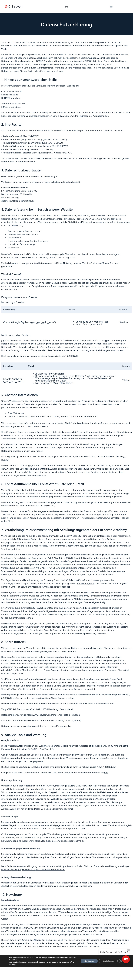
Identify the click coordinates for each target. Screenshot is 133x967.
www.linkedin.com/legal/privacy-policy (51, 726)
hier (106, 772)
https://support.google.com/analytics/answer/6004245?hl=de (33, 869)
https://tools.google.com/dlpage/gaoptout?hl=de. (60, 840)
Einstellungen (108, 961)
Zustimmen (89, 961)
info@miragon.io (85, 583)
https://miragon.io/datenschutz (53, 586)
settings (12, 964)
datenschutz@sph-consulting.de (18, 200)
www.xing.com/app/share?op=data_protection (56, 714)
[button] (66, 7)
